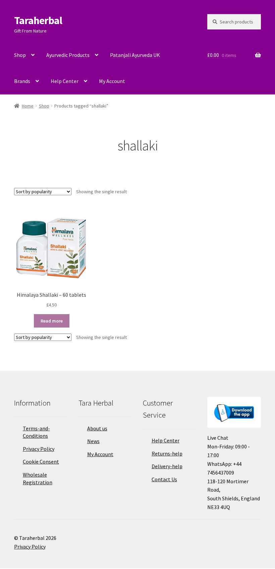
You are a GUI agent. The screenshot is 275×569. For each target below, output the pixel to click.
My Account (112, 81)
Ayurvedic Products (68, 55)
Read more (52, 321)
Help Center (64, 81)
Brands (22, 81)
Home (28, 106)
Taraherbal (38, 20)
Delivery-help (167, 466)
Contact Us (164, 479)
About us (97, 428)
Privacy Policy (38, 448)
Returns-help (167, 453)
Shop (20, 55)
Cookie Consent (41, 461)
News (93, 441)
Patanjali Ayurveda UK (135, 55)
